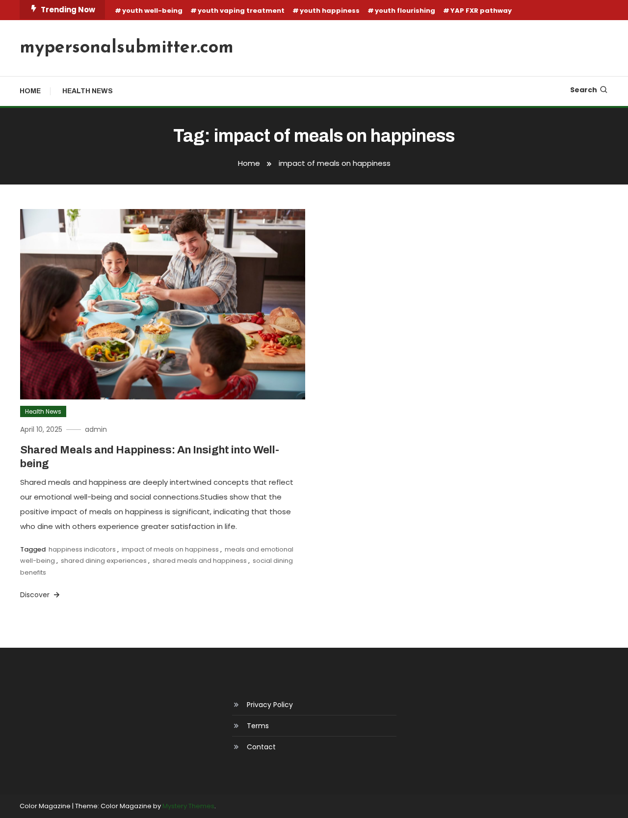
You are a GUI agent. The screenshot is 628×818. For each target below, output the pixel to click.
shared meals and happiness (200, 560)
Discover (36, 595)
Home (30, 91)
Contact (261, 747)
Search (583, 90)
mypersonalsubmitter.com (127, 48)
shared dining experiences (104, 560)
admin (96, 429)
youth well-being (152, 10)
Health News (87, 91)
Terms (258, 726)
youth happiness (330, 10)
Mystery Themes (188, 806)
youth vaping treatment (241, 10)
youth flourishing (405, 10)
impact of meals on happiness (170, 549)
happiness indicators (82, 549)
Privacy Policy (270, 705)
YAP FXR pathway (481, 10)
